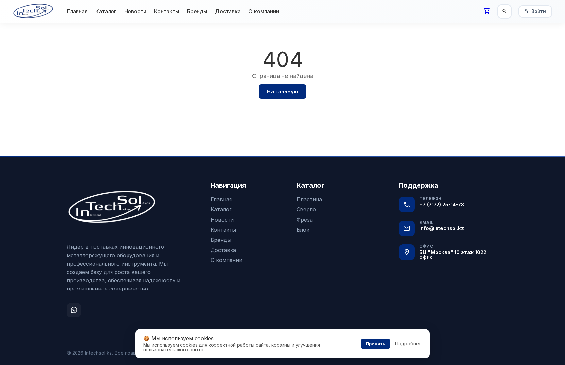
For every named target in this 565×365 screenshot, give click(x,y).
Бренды (197, 11)
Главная (77, 11)
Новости (135, 11)
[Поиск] (504, 11)
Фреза (305, 219)
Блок (303, 229)
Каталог (105, 11)
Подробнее (408, 343)
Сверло (306, 209)
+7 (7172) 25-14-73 (441, 204)
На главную (282, 91)
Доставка (228, 11)
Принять (375, 343)
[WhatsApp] (74, 310)
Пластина (309, 199)
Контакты (166, 11)
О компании (263, 11)
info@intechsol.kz (441, 228)
